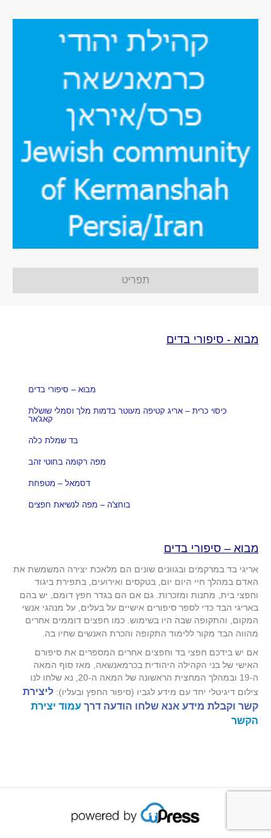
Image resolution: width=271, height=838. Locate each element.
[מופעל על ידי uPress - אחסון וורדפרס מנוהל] (135, 812)
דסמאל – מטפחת (59, 483)
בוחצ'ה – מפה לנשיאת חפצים (79, 504)
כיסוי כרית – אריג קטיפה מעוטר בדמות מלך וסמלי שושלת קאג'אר (127, 415)
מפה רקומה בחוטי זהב (67, 462)
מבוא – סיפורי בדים (62, 389)
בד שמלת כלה (53, 440)
